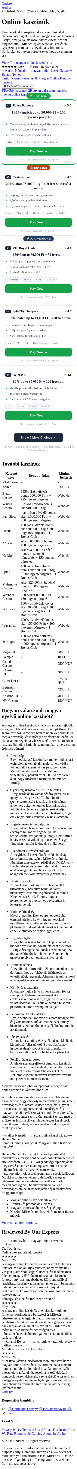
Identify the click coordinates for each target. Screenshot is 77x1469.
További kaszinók (14, 90)
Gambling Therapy (23, 1409)
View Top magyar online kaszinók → (27, 62)
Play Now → (38, 151)
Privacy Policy (11, 1430)
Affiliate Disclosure (54, 1430)
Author (6, 7)
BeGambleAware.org (38, 450)
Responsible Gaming (28, 1433)
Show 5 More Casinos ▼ (38, 437)
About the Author (55, 1433)
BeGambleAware (53, 1409)
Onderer (7, 3)
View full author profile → (20, 1223)
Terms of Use (31, 1430)
